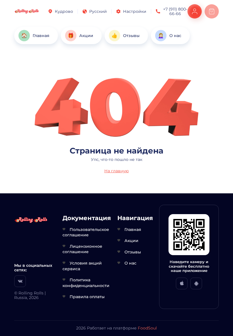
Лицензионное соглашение (82, 249)
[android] (196, 283)
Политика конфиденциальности (86, 282)
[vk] (20, 281)
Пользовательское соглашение (86, 232)
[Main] (26, 11)
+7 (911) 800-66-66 (175, 11)
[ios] (182, 283)
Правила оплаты (87, 296)
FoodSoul (147, 328)
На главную (116, 170)
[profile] (195, 11)
